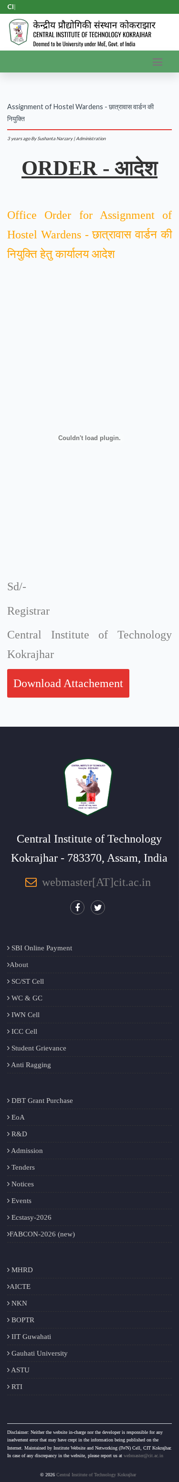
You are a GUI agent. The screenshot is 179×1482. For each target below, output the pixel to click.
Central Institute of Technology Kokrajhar (96, 1474)
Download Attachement (68, 683)
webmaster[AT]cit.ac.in (96, 882)
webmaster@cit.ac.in (143, 1455)
